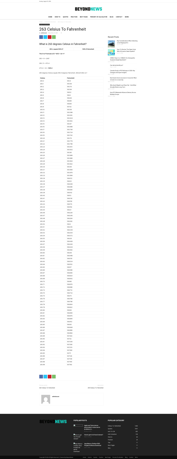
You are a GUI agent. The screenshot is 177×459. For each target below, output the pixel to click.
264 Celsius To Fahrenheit (95, 388)
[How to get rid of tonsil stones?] (78, 437)
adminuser (44, 33)
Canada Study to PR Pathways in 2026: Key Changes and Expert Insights (122, 71)
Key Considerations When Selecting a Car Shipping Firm (127, 42)
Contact (119, 17)
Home (50, 17)
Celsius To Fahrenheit (50, 22)
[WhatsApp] (54, 37)
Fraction (74, 17)
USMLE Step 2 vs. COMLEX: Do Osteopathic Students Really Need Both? (122, 59)
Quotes (65, 17)
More (127, 17)
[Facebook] (41, 37)
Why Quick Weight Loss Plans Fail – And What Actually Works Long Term (123, 86)
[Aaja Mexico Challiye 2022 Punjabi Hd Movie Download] (78, 447)
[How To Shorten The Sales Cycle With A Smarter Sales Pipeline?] (111, 52)
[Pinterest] (49, 37)
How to (57, 17)
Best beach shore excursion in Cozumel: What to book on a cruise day (123, 79)
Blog (111, 17)
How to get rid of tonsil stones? (93, 434)
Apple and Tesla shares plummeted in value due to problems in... (92, 427)
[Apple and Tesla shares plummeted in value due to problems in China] (78, 428)
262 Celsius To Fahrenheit (47, 388)
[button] (135, 17)
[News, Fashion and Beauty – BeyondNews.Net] (88, 9)
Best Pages (84, 17)
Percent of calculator (98, 17)
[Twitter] (45, 37)
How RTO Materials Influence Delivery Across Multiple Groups (123, 93)
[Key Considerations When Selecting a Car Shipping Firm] (111, 44)
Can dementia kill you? (116, 65)
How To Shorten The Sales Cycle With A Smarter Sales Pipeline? (126, 50)
